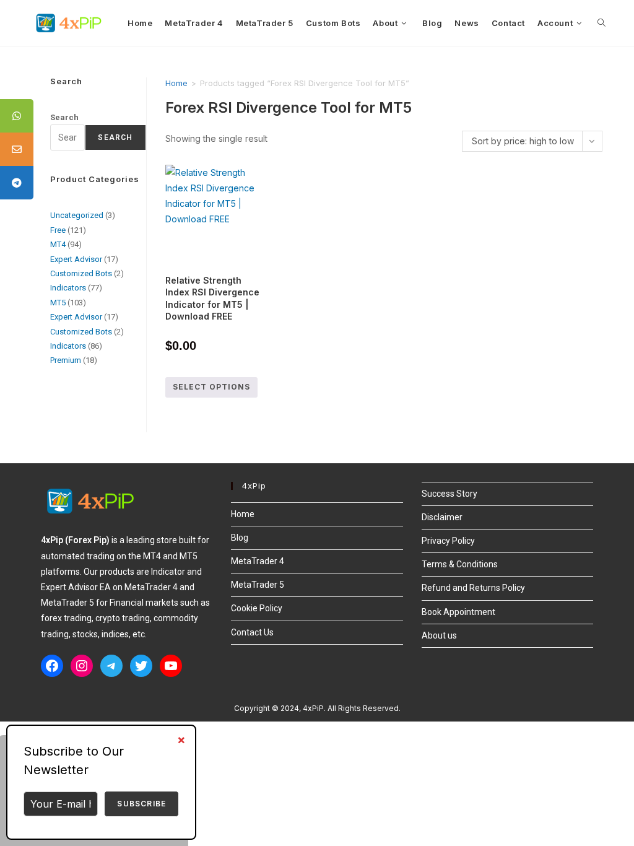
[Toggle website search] (601, 23)
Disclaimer (442, 517)
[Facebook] (52, 666)
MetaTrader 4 (257, 561)
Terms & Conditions (460, 564)
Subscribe (141, 803)
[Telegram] (111, 666)
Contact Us (252, 632)
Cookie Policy (256, 608)
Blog (239, 538)
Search (64, 117)
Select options (211, 386)
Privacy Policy (448, 541)
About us (439, 635)
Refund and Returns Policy (473, 588)
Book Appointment (458, 612)
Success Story (449, 494)
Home (176, 83)
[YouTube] (171, 666)
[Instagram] (82, 666)
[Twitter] (141, 666)
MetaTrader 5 (257, 585)
